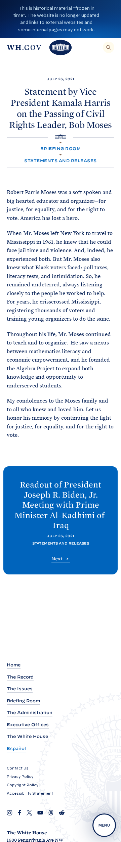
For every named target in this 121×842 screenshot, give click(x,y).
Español (16, 748)
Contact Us (18, 768)
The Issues (20, 688)
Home (14, 664)
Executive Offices (28, 724)
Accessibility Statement (30, 793)
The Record (20, 677)
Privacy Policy (20, 777)
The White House (27, 736)
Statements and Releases (60, 160)
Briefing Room (60, 148)
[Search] (108, 47)
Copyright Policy (22, 785)
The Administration (29, 712)
